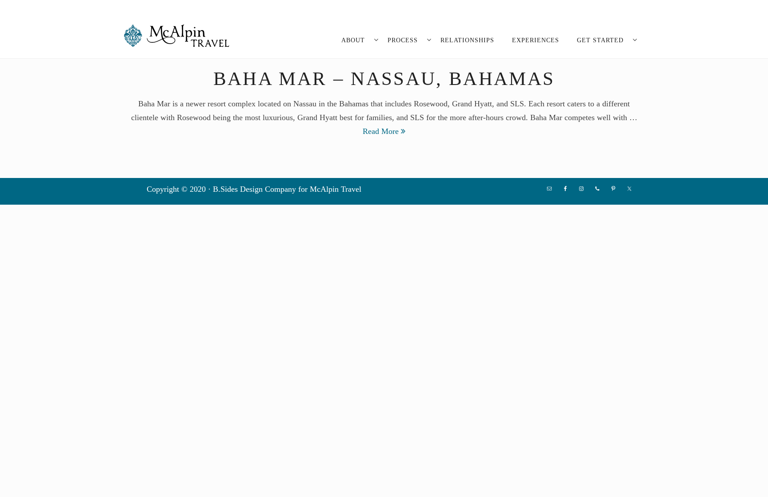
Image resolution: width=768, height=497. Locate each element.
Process (403, 40)
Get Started (600, 40)
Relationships (467, 40)
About (353, 40)
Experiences (535, 40)
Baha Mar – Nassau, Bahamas (384, 78)
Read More (382, 131)
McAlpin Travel (179, 35)
